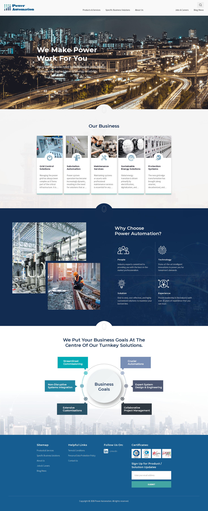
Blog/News (199, 10)
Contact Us (73, 460)
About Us (139, 10)
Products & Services (91, 10)
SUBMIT (151, 484)
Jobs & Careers (182, 10)
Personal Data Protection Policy (82, 455)
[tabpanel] (104, 62)
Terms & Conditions (76, 450)
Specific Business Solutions (118, 10)
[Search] (200, 5)
